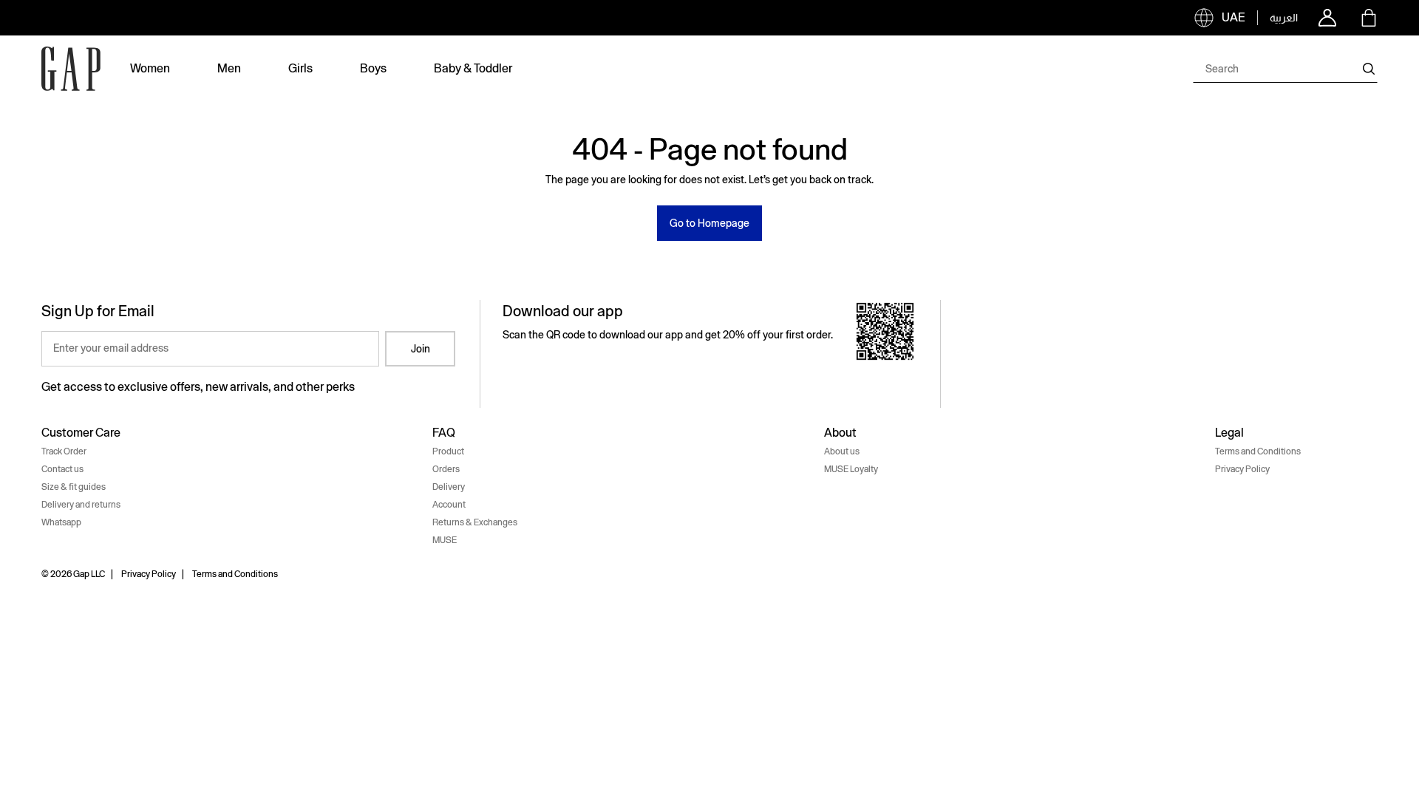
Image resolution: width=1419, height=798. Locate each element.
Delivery (448, 487)
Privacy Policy (1242, 469)
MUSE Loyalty (851, 469)
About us (842, 451)
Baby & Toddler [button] (473, 68)
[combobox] (1285, 69)
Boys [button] (373, 68)
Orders (446, 469)
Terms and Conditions (1258, 451)
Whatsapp (61, 522)
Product (448, 451)
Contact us (62, 469)
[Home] (71, 69)
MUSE (444, 540)
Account (449, 504)
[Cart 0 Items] (1368, 17)
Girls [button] (300, 68)
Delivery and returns (80, 504)
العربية (1284, 18)
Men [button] (229, 68)
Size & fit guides (73, 487)
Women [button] (150, 68)
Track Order (63, 451)
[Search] (1369, 69)
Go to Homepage (709, 223)
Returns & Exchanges (474, 522)
